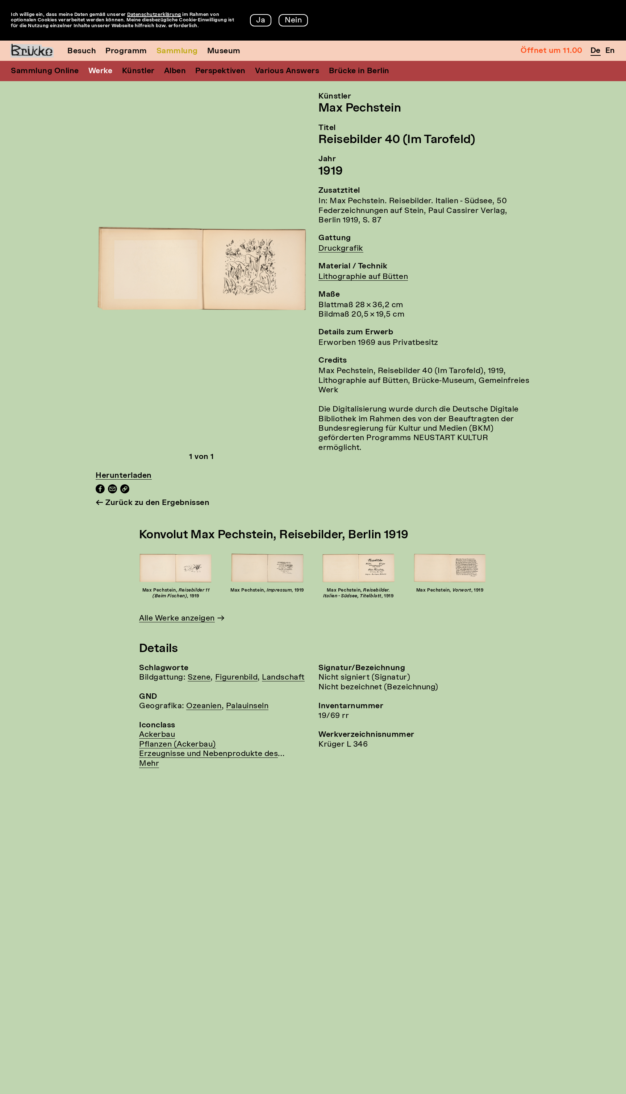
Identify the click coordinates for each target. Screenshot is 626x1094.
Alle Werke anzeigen (177, 618)
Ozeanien (203, 706)
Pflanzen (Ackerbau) (177, 744)
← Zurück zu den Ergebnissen (152, 503)
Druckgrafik (340, 248)
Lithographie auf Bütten (363, 277)
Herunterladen (124, 476)
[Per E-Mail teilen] (112, 491)
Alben (175, 71)
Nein (293, 20)
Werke (100, 71)
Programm (126, 51)
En (610, 51)
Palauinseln (247, 706)
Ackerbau (157, 735)
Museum (224, 51)
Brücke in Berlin (359, 71)
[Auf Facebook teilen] (100, 491)
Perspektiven (220, 71)
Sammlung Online (45, 71)
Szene (199, 677)
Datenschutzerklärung (154, 14)
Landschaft (283, 677)
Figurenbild (236, 677)
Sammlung (177, 51)
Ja (260, 20)
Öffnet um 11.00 (552, 51)
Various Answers (287, 71)
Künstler (138, 71)
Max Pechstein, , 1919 (175, 593)
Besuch (81, 51)
